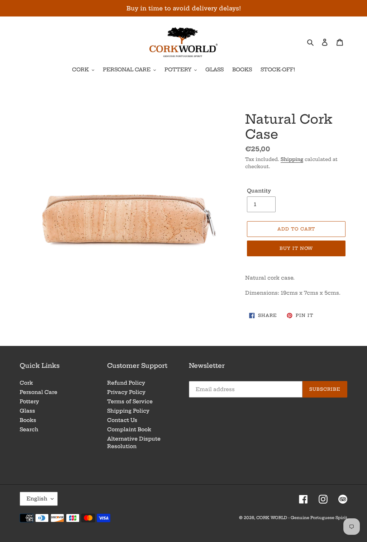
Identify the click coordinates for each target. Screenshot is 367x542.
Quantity (259, 190)
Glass (27, 411)
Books (28, 420)
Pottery (29, 401)
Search (29, 429)
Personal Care (38, 392)
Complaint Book (129, 429)
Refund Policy (126, 383)
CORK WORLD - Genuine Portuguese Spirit (301, 517)
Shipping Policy (128, 411)
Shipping (292, 159)
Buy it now (296, 248)
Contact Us (122, 420)
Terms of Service (130, 401)
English (37, 498)
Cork (26, 383)
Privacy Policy (126, 392)
